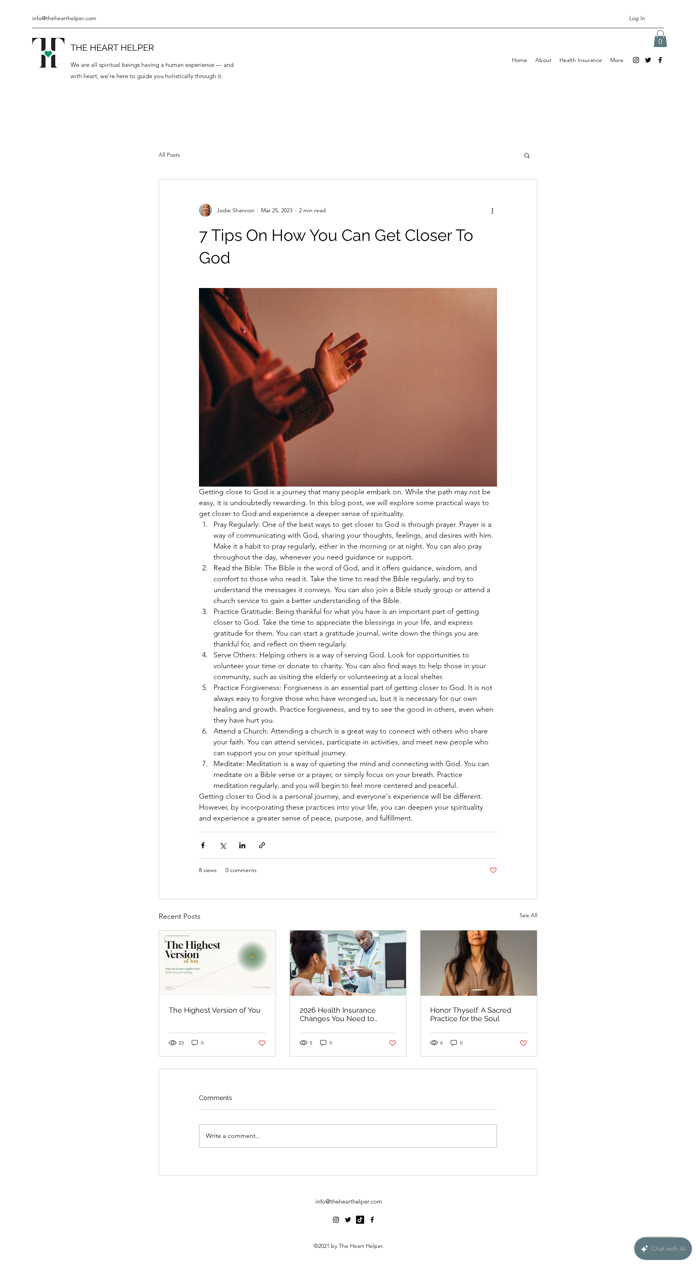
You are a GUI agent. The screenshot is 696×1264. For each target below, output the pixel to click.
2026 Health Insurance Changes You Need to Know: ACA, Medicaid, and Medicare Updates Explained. (344, 1014)
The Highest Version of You (215, 1010)
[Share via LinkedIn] (242, 845)
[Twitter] (648, 60)
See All (528, 915)
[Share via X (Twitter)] (222, 845)
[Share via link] (262, 845)
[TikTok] (360, 1220)
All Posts (169, 154)
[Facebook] (660, 60)
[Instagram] (636, 60)
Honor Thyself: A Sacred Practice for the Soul (470, 1014)
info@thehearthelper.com (64, 18)
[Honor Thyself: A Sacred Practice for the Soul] (478, 963)
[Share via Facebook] (203, 845)
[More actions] (492, 210)
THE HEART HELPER (112, 47)
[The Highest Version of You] (217, 963)
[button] (660, 38)
